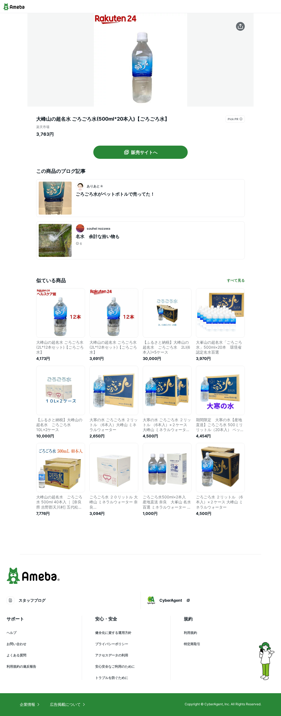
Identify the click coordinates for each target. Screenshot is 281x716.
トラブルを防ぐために (111, 678)
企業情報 (27, 704)
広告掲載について (65, 704)
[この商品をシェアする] (240, 26)
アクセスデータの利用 (111, 655)
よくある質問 (16, 655)
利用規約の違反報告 (21, 666)
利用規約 (190, 633)
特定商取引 (192, 644)
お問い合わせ (16, 644)
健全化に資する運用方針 (113, 633)
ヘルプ (11, 633)
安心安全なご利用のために (115, 666)
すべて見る (236, 280)
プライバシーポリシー (111, 644)
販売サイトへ (144, 152)
